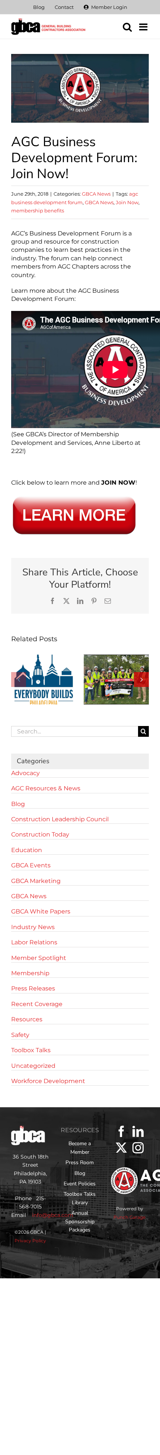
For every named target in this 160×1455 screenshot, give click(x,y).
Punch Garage (129, 1217)
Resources (26, 1019)
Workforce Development (48, 1081)
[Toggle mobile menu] (144, 27)
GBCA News (96, 194)
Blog (18, 803)
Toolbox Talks (31, 1050)
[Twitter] (121, 1147)
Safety (20, 1034)
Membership (30, 973)
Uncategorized (33, 1065)
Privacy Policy (30, 1240)
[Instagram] (138, 1147)
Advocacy (25, 773)
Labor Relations (34, 942)
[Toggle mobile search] (127, 27)
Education (26, 850)
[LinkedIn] (138, 1131)
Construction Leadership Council (60, 819)
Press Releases (33, 988)
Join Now (127, 202)
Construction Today (40, 834)
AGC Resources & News (45, 788)
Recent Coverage (37, 1004)
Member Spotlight (38, 957)
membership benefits (37, 210)
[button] (18, 679)
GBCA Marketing (36, 880)
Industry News (33, 927)
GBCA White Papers (40, 911)
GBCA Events (31, 865)
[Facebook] (121, 1131)
